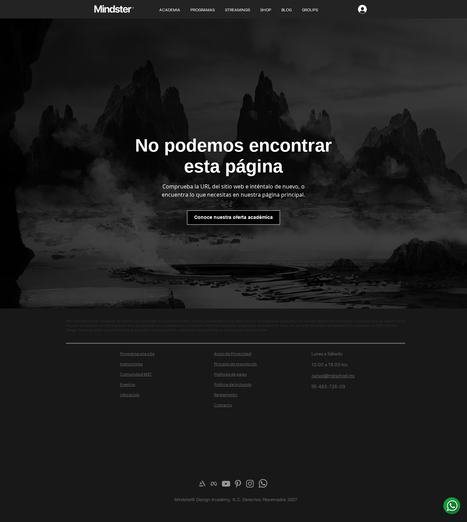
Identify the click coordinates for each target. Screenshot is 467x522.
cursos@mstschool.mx (333, 375)
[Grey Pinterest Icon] (238, 484)
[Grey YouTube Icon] (226, 484)
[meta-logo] (214, 484)
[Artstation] (202, 484)
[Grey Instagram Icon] (250, 484)
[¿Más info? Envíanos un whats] (451, 505)
